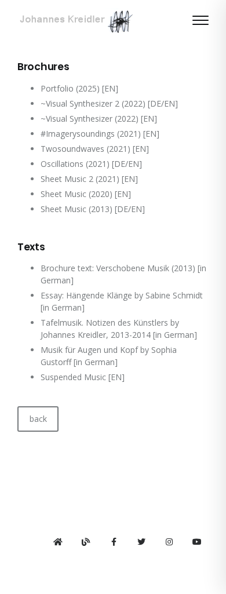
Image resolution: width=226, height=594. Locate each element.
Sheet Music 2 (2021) (80, 178)
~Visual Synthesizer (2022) (89, 118)
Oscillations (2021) (75, 163)
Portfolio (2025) (70, 88)
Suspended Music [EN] (83, 376)
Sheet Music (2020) (76, 193)
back (38, 418)
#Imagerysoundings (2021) (91, 133)
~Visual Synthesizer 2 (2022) (93, 103)
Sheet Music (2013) (76, 208)
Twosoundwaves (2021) (85, 148)
